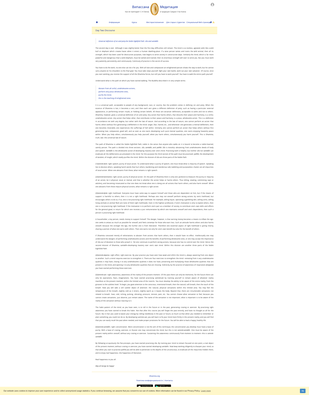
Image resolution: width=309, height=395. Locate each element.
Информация (114, 22)
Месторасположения (155, 22)
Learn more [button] (206, 391)
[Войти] (212, 4)
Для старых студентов (175, 22)
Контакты (169, 380)
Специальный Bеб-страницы (195, 22)
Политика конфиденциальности (149, 380)
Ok (303, 391)
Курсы (134, 22)
